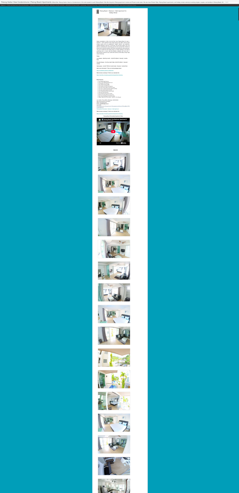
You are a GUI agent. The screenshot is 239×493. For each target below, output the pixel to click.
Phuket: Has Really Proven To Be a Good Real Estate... (18, 5)
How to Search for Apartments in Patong (128, 5)
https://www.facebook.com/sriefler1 (103, 101)
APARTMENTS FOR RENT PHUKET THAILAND (39, 5)
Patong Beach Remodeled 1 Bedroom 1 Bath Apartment (108, 109)
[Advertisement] (136, 29)
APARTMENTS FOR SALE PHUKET (73, 5)
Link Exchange (83, 5)
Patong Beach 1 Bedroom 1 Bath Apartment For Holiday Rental (113, 12)
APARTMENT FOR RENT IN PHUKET (57, 5)
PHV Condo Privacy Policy (92, 5)
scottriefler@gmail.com (104, 103)
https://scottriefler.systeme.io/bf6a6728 (105, 70)
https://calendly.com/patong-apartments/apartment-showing (110, 75)
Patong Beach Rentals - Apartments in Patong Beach (108, 5)
